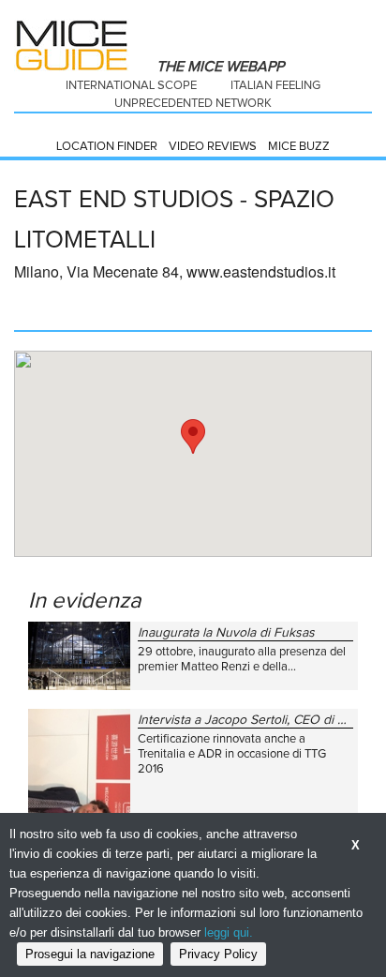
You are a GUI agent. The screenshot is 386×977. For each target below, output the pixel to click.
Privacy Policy (218, 954)
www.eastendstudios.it (260, 271)
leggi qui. (228, 932)
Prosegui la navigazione (90, 954)
